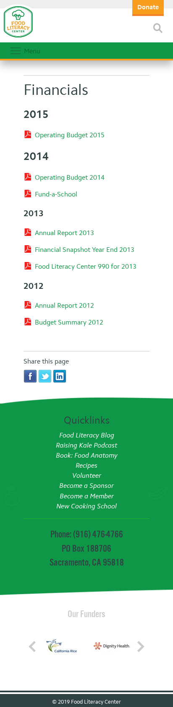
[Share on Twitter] (45, 376)
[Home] (18, 37)
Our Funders (86, 614)
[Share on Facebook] (30, 376)
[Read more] (158, 28)
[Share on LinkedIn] (59, 376)
